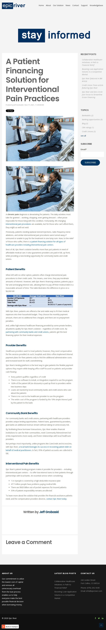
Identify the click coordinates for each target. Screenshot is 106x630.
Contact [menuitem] (75, 5)
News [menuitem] (68, 5)
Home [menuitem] (41, 5)
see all (83, 135)
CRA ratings (88, 127)
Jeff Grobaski (18, 105)
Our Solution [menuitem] (58, 5)
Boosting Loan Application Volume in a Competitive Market (92, 72)
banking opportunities (92, 119)
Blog (85, 123)
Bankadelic (87, 115)
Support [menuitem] (84, 5)
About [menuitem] (48, 5)
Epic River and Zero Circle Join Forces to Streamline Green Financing (92, 95)
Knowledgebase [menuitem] (96, 5)
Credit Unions (89, 131)
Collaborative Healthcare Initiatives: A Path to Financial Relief (92, 62)
